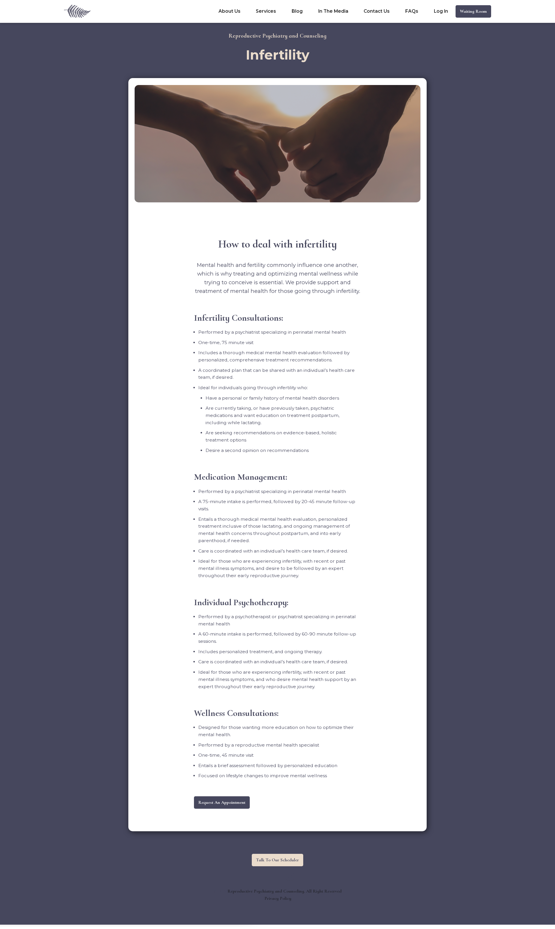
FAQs (411, 11)
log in (441, 11)
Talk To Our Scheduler (277, 859)
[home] (77, 11)
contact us (377, 11)
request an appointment (221, 802)
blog (297, 11)
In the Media (333, 11)
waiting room (473, 11)
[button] (266, 11)
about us (229, 11)
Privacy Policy (277, 898)
